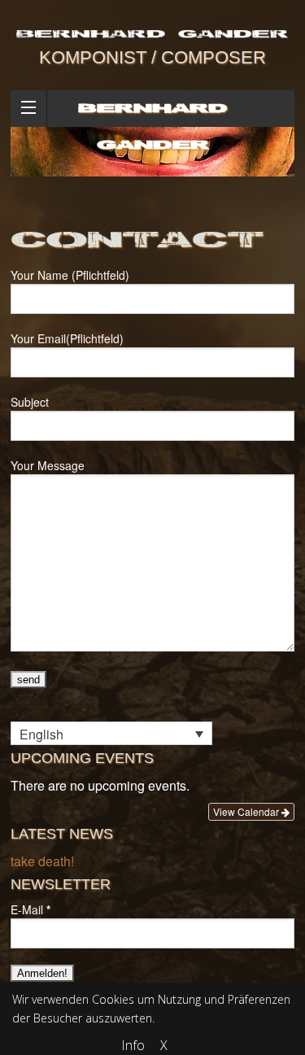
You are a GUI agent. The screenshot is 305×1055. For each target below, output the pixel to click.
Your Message (48, 465)
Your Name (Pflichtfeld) (70, 275)
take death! (42, 861)
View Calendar (247, 811)
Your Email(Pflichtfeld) (67, 338)
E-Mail (30, 909)
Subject (30, 402)
